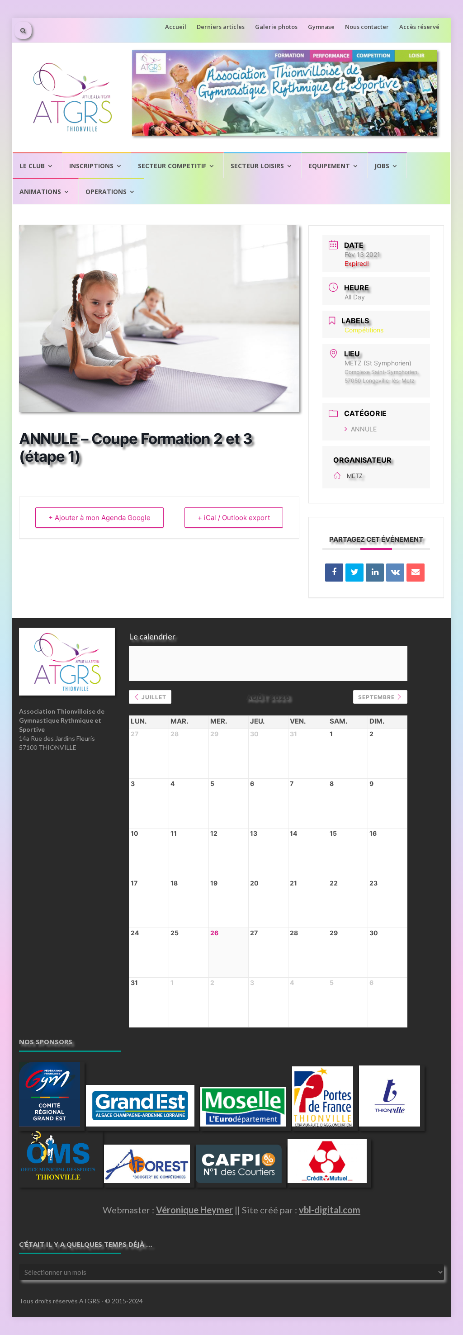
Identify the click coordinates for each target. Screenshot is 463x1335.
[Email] (415, 572)
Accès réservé (419, 27)
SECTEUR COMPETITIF (172, 165)
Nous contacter (367, 27)
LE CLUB (32, 165)
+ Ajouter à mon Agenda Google (99, 517)
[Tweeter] (354, 572)
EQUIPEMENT (329, 165)
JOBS (381, 165)
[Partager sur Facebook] (334, 572)
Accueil (175, 27)
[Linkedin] (375, 572)
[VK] (395, 572)
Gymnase (321, 27)
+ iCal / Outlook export (234, 517)
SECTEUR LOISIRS (257, 165)
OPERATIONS (106, 191)
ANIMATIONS (40, 191)
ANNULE (364, 429)
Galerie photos (276, 27)
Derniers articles (221, 27)
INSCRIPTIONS (91, 165)
